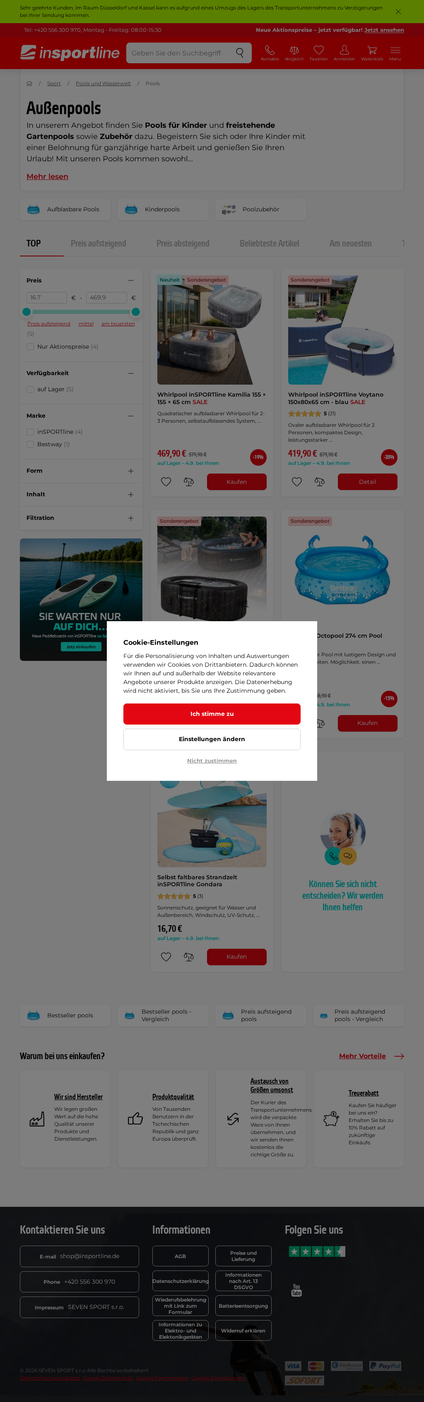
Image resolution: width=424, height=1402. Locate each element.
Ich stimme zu (212, 714)
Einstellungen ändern (212, 739)
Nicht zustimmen (212, 760)
